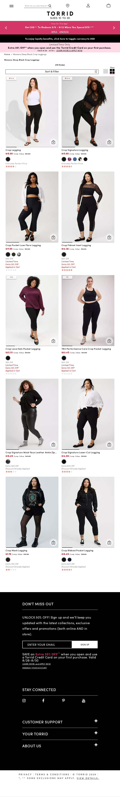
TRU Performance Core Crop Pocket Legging (86, 348)
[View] (112, 71)
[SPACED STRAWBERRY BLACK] (85, 159)
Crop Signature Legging (75, 149)
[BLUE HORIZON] (75, 159)
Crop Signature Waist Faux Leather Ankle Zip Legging (30, 452)
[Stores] (68, 6)
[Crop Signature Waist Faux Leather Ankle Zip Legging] (32, 414)
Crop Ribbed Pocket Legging (77, 550)
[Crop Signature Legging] (88, 111)
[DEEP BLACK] (8, 159)
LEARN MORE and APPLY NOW (36, 664)
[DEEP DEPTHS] (14, 254)
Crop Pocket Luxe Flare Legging (23, 245)
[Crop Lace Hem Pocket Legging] (32, 310)
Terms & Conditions (52, 774)
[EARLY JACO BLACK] (19, 254)
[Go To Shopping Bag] (108, 6)
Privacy (25, 774)
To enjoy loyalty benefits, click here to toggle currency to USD (60, 38)
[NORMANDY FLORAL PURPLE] (70, 159)
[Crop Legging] (32, 111)
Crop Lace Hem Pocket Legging (23, 348)
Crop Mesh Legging (16, 550)
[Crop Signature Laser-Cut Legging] (88, 414)
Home (7, 54)
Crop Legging (13, 149)
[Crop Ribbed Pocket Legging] (88, 512)
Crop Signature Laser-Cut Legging (81, 452)
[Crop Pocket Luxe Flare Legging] (32, 206)
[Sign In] (88, 6)
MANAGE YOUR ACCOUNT (34, 668)
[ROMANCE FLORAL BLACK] (80, 159)
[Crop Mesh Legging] (32, 512)
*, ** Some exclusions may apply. (59, 778)
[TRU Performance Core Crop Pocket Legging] (88, 310)
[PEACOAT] (70, 560)
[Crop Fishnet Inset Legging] (88, 206)
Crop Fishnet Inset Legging (76, 245)
